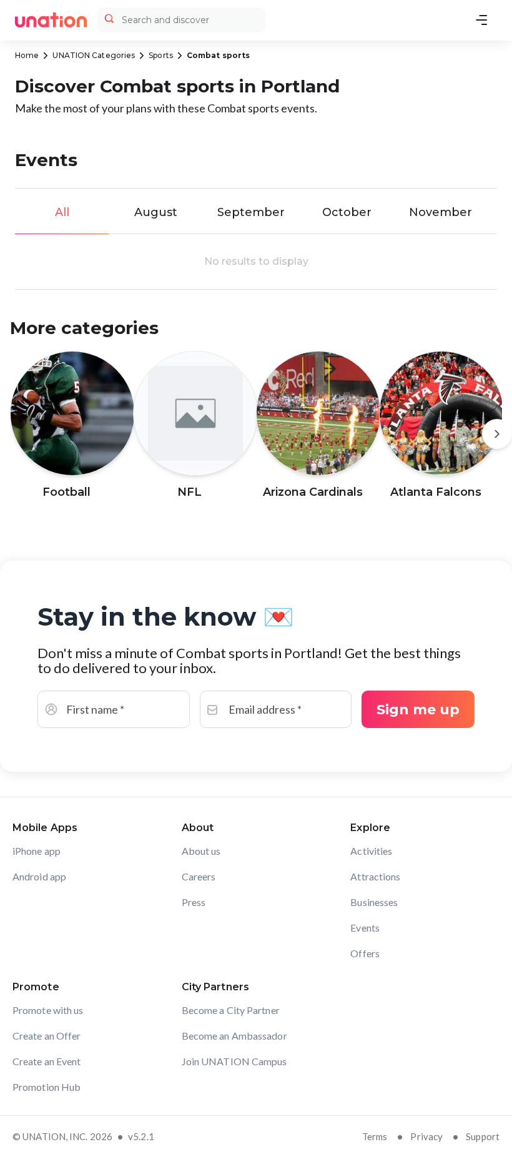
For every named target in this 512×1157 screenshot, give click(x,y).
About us (201, 851)
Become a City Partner (231, 1010)
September (251, 212)
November (440, 212)
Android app (39, 876)
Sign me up (418, 709)
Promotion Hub (46, 1087)
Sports (161, 55)
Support (483, 1136)
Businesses (374, 902)
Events (365, 927)
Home (27, 55)
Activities (371, 851)
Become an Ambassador (234, 1035)
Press (194, 902)
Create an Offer (46, 1035)
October (347, 212)
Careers (199, 876)
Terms (375, 1136)
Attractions (375, 876)
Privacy (426, 1136)
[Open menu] (481, 19)
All (62, 212)
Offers (365, 953)
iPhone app (36, 851)
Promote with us (48, 1010)
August (155, 212)
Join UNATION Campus (234, 1061)
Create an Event (46, 1061)
